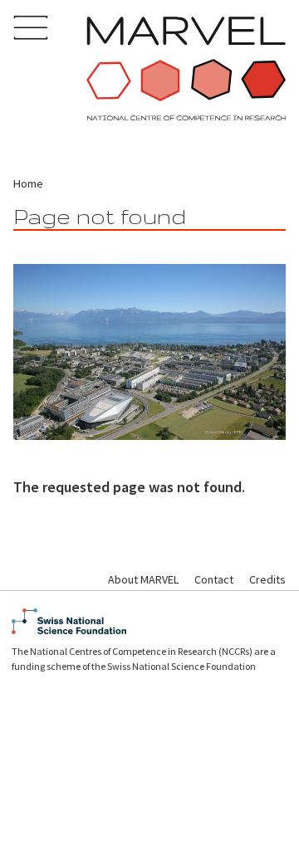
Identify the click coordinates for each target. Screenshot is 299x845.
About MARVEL (143, 579)
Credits (267, 579)
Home (28, 183)
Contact (213, 579)
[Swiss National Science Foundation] (149, 621)
